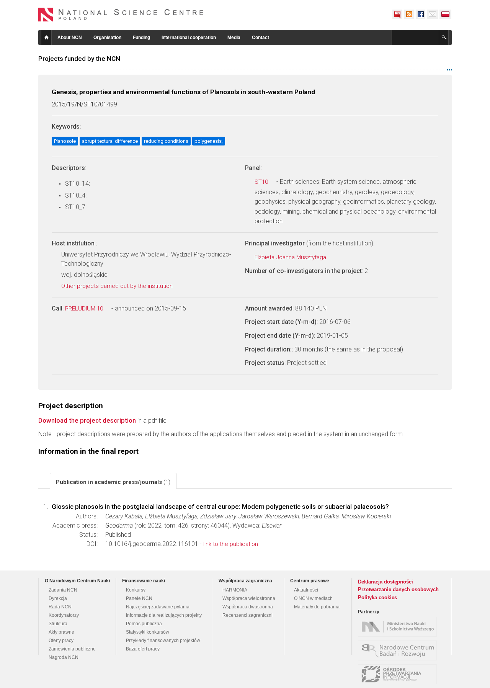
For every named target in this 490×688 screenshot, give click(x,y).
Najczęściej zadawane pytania (157, 607)
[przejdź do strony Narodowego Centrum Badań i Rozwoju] (399, 650)
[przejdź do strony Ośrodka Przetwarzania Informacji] (399, 674)
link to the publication (230, 544)
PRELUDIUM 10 (85, 308)
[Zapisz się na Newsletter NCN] (432, 14)
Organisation (107, 37)
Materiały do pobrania (317, 607)
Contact (260, 37)
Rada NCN (60, 607)
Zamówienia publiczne (72, 649)
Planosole (65, 141)
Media (233, 37)
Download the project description (87, 420)
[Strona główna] (121, 14)
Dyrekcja (58, 598)
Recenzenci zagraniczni (247, 615)
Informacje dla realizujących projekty (164, 615)
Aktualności (306, 590)
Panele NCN (139, 598)
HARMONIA (234, 590)
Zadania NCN (63, 590)
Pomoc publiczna (144, 623)
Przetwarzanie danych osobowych (398, 589)
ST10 (262, 181)
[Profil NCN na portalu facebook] (420, 14)
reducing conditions (166, 141)
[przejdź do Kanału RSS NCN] (409, 14)
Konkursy (135, 590)
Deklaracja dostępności (385, 582)
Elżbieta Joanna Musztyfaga (291, 257)
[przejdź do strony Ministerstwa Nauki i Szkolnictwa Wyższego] (399, 627)
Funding (141, 37)
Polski (445, 14)
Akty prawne (61, 632)
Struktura (58, 623)
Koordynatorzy (64, 615)
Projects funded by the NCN (79, 58)
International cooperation (189, 37)
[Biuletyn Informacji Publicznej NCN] (397, 14)
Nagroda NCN (63, 657)
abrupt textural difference (110, 141)
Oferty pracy (61, 640)
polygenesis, (208, 141)
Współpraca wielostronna (248, 598)
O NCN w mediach (313, 598)
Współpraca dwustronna (247, 607)
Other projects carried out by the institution (117, 286)
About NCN (69, 37)
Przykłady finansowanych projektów (163, 640)
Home (46, 37)
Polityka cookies (377, 597)
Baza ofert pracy (143, 649)
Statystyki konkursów (147, 632)
